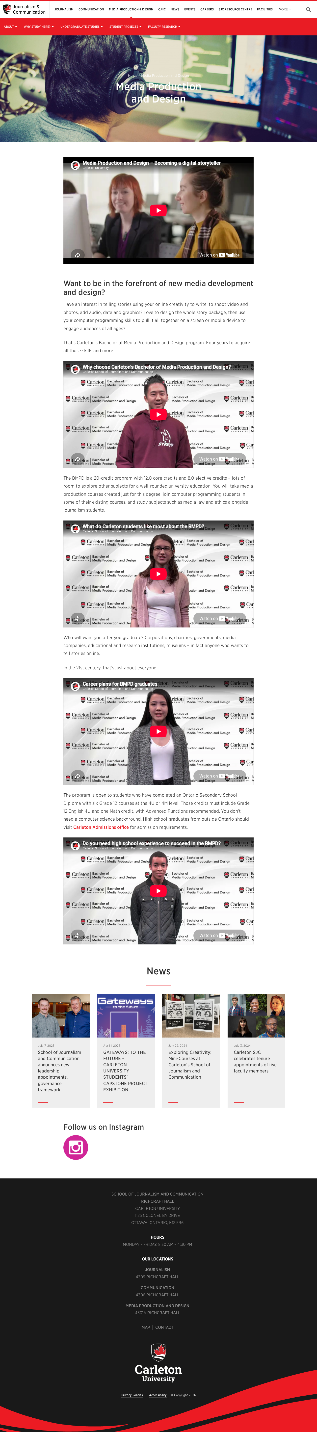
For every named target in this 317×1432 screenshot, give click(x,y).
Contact (164, 1327)
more (283, 9)
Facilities (265, 9)
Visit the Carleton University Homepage (158, 1363)
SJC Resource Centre (235, 9)
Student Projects (123, 26)
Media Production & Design (131, 9)
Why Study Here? (37, 26)
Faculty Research (162, 26)
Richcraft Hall (157, 1201)
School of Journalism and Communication (157, 1194)
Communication (91, 9)
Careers (207, 9)
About (9, 26)
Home (132, 76)
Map (146, 1327)
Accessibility (158, 1395)
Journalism (64, 9)
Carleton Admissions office (101, 827)
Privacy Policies (132, 1395)
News (175, 9)
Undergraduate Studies (80, 26)
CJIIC (162, 9)
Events (189, 9)
